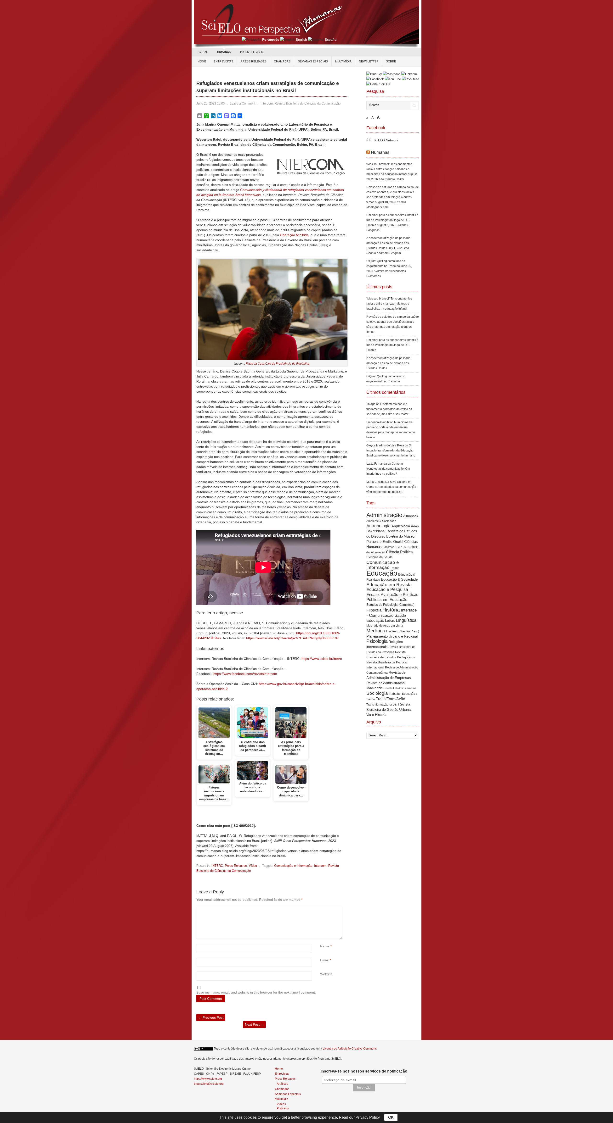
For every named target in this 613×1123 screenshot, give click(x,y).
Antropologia (378, 515)
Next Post (254, 1024)
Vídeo (253, 865)
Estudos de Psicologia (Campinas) (390, 594)
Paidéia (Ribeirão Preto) (402, 621)
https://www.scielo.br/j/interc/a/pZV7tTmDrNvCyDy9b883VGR (292, 638)
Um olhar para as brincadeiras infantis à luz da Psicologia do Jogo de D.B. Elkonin (392, 210)
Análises (282, 1083)
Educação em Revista (389, 574)
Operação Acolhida (294, 235)
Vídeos (281, 1104)
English (301, 39)
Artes (415, 516)
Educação (381, 563)
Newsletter (369, 61)
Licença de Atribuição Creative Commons (350, 1048)
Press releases (254, 61)
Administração (384, 505)
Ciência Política (399, 542)
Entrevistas (223, 61)
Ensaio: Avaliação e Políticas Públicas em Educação (392, 587)
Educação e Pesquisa (387, 579)
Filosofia (373, 600)
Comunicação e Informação (293, 865)
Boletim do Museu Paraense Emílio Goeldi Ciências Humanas (392, 531)
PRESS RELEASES (251, 51)
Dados (395, 557)
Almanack (410, 506)
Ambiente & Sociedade (381, 510)
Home (202, 61)
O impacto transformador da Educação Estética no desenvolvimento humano (390, 440)
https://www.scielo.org (208, 1078)
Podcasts (283, 1108)
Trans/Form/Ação (390, 689)
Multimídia (343, 61)
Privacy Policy (368, 1117)
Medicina (375, 620)
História (391, 599)
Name (324, 946)
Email (324, 960)
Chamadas (282, 61)
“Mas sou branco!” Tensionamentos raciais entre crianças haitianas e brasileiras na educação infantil (389, 159)
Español (331, 39)
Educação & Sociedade (399, 569)
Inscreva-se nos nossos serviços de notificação (364, 1071)
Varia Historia (376, 704)
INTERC (217, 865)
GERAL (203, 51)
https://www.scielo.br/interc (321, 659)
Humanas (380, 142)
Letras (390, 610)
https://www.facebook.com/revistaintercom (245, 674)
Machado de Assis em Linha (384, 615)
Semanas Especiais (313, 61)
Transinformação (377, 694)
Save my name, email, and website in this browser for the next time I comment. (256, 992)
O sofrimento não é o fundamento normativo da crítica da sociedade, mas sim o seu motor (389, 399)
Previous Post (210, 1017)
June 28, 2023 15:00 (210, 103)
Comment (320, 909)
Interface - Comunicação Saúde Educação (391, 605)
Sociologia (377, 683)
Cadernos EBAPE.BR (395, 536)
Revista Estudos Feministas (400, 678)
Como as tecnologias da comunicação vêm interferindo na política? (388, 458)
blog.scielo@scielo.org (209, 1083)
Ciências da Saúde (379, 547)
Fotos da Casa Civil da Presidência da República (278, 363)
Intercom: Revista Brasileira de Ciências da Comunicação (301, 103)
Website (326, 974)
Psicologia (377, 631)
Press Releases (236, 865)
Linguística (406, 610)
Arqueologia (401, 516)
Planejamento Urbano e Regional (392, 626)
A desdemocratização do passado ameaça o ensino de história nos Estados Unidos (388, 233)
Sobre (391, 61)
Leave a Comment (242, 103)
